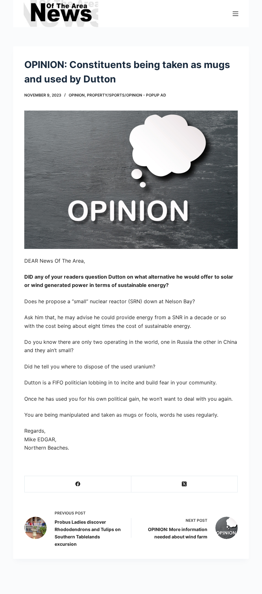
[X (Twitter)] (184, 484)
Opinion (77, 95)
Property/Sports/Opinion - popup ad (126, 95)
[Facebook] (78, 484)
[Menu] (235, 14)
